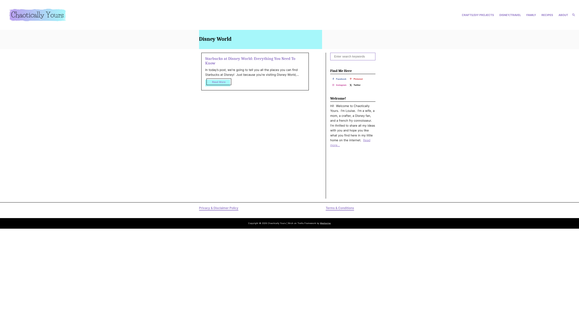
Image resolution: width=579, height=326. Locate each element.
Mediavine (325, 223)
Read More (221, 82)
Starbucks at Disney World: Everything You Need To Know (250, 61)
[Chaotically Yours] (76, 15)
